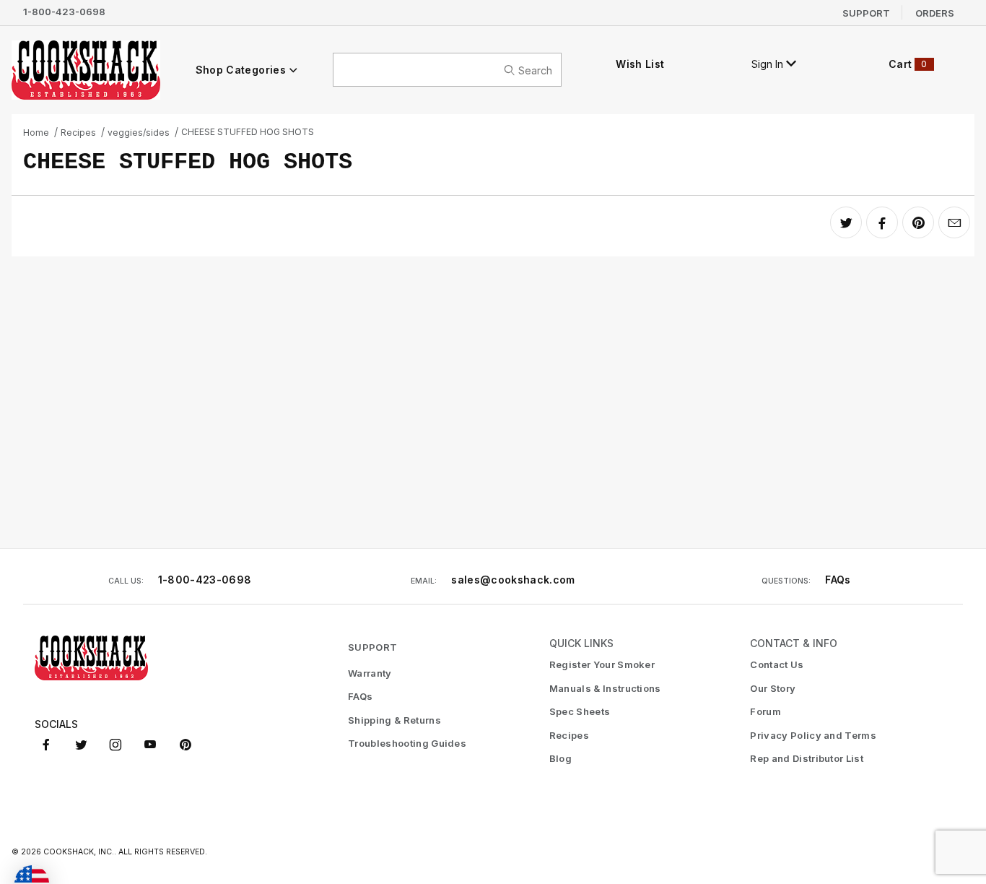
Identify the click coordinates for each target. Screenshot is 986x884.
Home (36, 132)
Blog (560, 758)
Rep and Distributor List (806, 758)
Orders (934, 12)
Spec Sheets (580, 711)
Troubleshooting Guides (407, 743)
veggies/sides (139, 132)
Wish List (640, 64)
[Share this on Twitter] (846, 222)
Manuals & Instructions (605, 688)
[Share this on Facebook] (882, 222)
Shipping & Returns (394, 720)
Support (866, 12)
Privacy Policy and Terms (813, 735)
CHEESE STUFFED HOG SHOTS (247, 131)
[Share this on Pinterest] (918, 222)
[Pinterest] (185, 744)
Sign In (768, 64)
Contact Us (776, 664)
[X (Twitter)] (81, 744)
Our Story (772, 688)
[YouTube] (150, 744)
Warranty (370, 673)
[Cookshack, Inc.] (86, 69)
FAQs (837, 579)
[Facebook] (46, 744)
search (535, 70)
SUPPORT (372, 647)
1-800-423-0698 (64, 11)
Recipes (78, 132)
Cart (908, 64)
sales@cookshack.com (513, 579)
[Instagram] (115, 744)
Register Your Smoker (602, 664)
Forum (765, 711)
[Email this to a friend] (954, 222)
